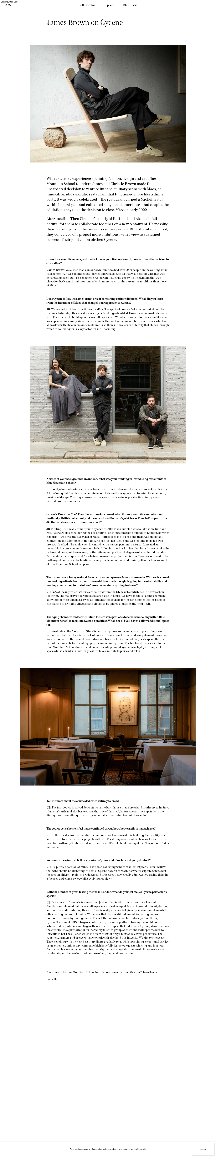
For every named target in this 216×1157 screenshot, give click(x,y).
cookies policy (140, 1149)
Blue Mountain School (10, 2)
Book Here (53, 979)
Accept (203, 1149)
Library (8, 5)
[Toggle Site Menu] (209, 5)
